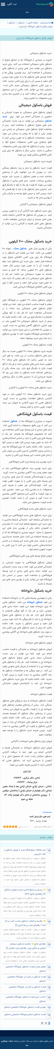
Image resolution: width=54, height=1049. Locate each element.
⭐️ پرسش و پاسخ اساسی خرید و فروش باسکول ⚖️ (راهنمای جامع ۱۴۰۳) (25, 892)
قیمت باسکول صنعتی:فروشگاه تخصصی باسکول (25, 1014)
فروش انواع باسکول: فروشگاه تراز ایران (36, 26)
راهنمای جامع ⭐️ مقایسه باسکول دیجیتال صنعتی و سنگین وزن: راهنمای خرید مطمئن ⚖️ (26, 946)
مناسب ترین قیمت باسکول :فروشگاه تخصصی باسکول (26, 999)
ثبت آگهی (12, 4)
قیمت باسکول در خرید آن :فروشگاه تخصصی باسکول (26, 979)
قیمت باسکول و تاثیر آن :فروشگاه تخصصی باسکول (27, 989)
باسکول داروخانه (35, 602)
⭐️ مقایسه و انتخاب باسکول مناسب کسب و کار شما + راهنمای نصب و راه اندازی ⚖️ (25, 923)
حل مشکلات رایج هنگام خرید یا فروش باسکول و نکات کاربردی (25, 852)
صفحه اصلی (33, 22)
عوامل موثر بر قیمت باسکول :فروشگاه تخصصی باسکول (26, 969)
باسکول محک (20, 248)
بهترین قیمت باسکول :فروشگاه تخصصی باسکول (25, 1007)
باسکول (21, 22)
